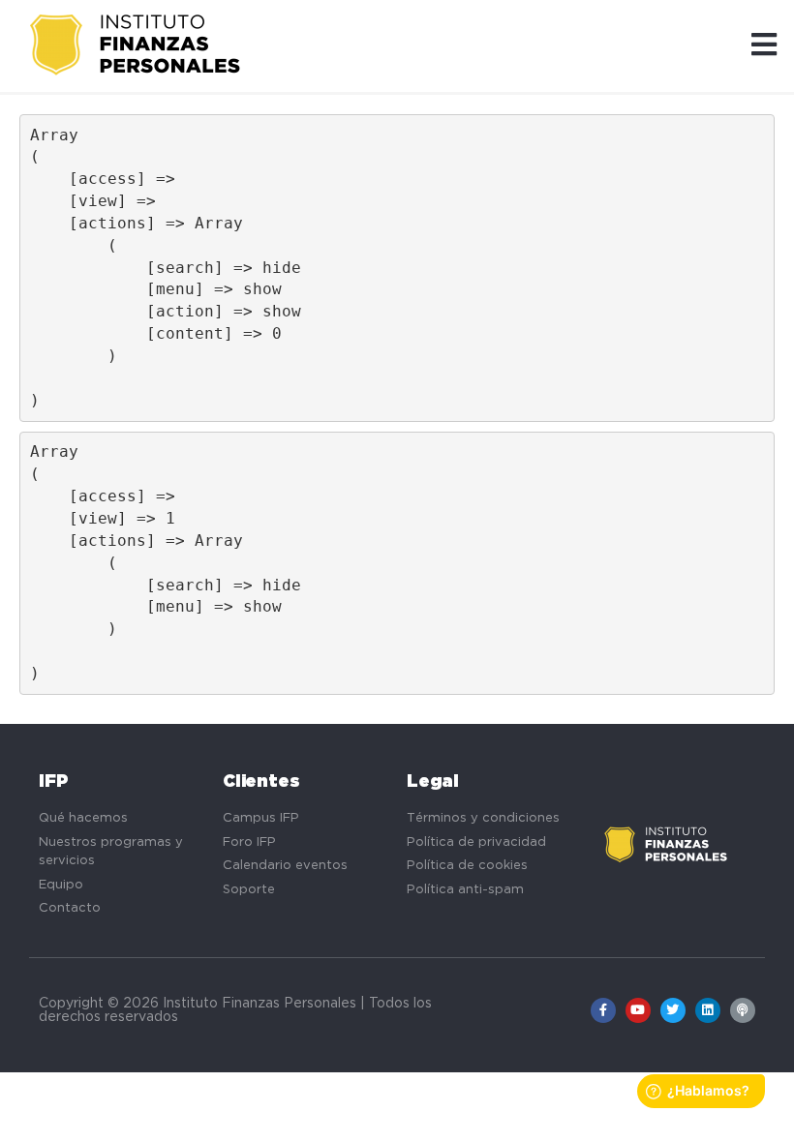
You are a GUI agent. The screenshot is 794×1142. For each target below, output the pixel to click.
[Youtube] (638, 1010)
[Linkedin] (707, 1010)
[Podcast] (742, 1010)
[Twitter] (673, 1010)
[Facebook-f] (603, 1010)
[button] (764, 46)
